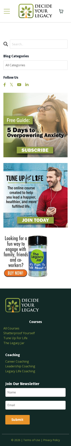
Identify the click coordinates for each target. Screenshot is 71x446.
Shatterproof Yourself (19, 333)
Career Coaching (17, 361)
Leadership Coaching (20, 366)
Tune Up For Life (15, 338)
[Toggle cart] (61, 11)
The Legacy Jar (13, 343)
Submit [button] (17, 419)
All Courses (11, 328)
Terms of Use (31, 440)
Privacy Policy (51, 440)
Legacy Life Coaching (20, 371)
